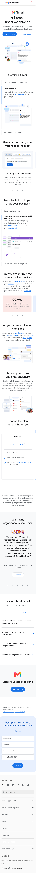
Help (3, 864)
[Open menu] (2, 2)
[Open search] (32, 2)
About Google (16, 861)
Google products (27, 861)
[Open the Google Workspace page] (12, 3)
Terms (9, 861)
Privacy (4, 861)
